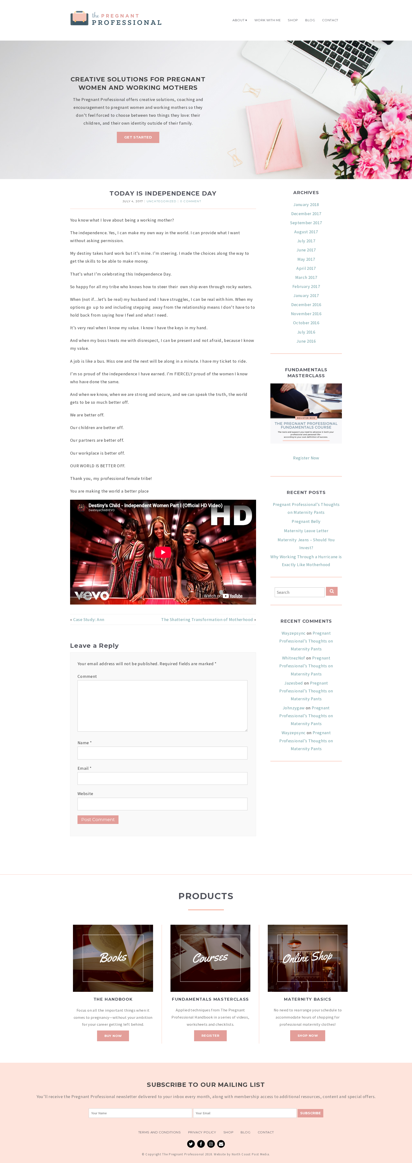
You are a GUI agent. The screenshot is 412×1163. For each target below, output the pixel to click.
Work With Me (267, 20)
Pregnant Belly (306, 521)
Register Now (306, 458)
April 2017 (306, 268)
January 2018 (306, 204)
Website (85, 793)
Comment (87, 676)
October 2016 (306, 322)
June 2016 (306, 341)
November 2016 (306, 313)
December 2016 (306, 304)
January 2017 (306, 295)
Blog (310, 20)
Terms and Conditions (159, 1132)
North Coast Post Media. (251, 1154)
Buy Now (113, 1036)
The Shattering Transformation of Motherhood (207, 619)
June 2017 (306, 250)
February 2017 (306, 286)
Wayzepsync (294, 633)
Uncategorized (162, 201)
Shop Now (308, 1035)
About (238, 20)
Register (210, 1035)
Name (84, 742)
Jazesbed (293, 683)
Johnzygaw (293, 708)
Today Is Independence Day (162, 193)
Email (84, 768)
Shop (293, 20)
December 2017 (306, 213)
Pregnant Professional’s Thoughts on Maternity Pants (306, 641)
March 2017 (306, 277)
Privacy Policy (202, 1132)
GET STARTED (138, 137)
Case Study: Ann (88, 619)
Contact (330, 20)
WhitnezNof (293, 658)
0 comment (190, 201)
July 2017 (306, 241)
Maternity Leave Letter (306, 530)
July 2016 (306, 332)
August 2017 (306, 231)
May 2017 (306, 259)
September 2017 (306, 222)
